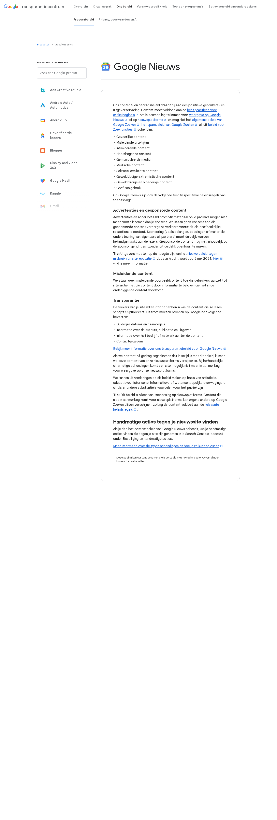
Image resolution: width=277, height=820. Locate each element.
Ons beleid (124, 6)
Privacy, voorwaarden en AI (118, 19)
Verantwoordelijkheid (152, 6)
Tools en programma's (188, 6)
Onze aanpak (102, 6)
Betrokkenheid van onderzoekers (233, 6)
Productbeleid (84, 19)
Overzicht (81, 6)
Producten (43, 44)
